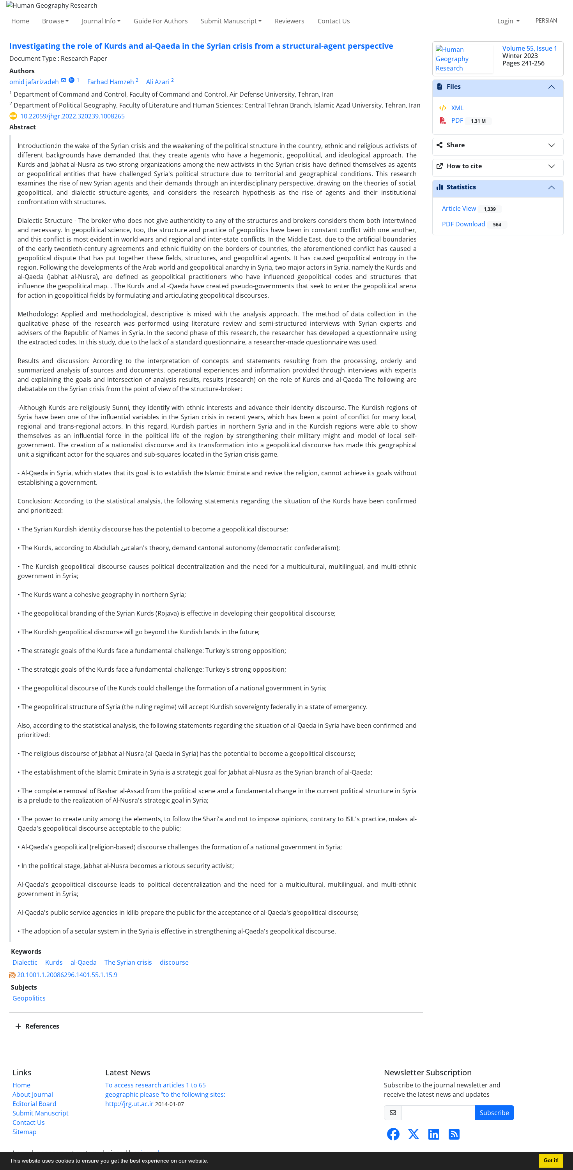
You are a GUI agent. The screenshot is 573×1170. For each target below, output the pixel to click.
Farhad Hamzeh (110, 82)
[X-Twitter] (413, 1136)
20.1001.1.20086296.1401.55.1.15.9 (67, 975)
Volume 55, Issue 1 (529, 48)
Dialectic (24, 962)
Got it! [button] (551, 1160)
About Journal (32, 1094)
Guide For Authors (161, 21)
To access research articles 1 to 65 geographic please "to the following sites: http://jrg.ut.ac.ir (165, 1094)
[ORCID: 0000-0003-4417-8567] (71, 80)
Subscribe (494, 1112)
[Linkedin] (433, 1136)
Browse (53, 21)
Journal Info (99, 21)
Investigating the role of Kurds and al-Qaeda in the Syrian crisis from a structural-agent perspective (201, 46)
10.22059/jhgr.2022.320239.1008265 (72, 116)
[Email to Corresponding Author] (63, 80)
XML (456, 108)
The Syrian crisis (128, 962)
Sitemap (24, 1132)
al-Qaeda (84, 962)
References (41, 1026)
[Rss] (454, 1136)
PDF (468, 120)
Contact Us (334, 21)
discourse (174, 962)
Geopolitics (29, 998)
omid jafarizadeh (34, 82)
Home (20, 21)
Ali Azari (158, 82)
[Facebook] (393, 1136)
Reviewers (289, 21)
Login (506, 21)
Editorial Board (34, 1103)
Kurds (54, 962)
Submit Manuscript (229, 21)
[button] (211, 1162)
